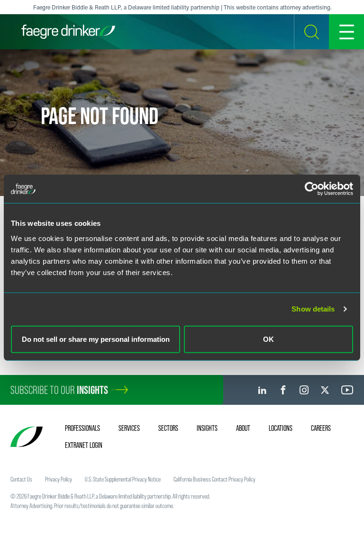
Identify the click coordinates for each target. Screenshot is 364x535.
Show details (313, 309)
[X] (324, 389)
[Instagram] (304, 389)
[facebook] (283, 389)
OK (268, 339)
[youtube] (347, 389)
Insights (207, 428)
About (243, 428)
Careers (321, 428)
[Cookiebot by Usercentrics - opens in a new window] (311, 189)
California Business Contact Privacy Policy (214, 479)
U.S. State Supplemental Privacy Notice (123, 479)
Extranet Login (83, 445)
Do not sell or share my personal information (96, 339)
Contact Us (21, 479)
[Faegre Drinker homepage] (68, 32)
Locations (280, 428)
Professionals (82, 428)
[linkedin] (262, 389)
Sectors (168, 428)
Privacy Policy (58, 479)
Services (129, 428)
